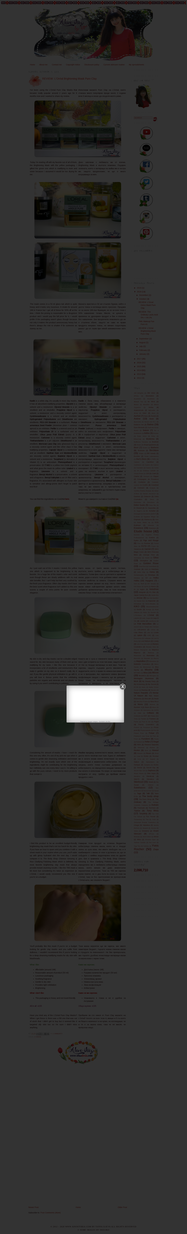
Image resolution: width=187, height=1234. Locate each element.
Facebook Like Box (104, 721)
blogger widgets (93, 721)
